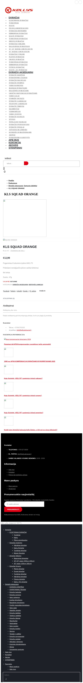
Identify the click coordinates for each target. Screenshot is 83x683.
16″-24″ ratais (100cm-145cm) (21, 49)
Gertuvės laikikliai (36, 284)
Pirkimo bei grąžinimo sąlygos (18, 475)
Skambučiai (14, 109)
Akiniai (12, 135)
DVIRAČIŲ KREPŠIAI (17, 75)
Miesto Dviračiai (16, 41)
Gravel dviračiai (16, 59)
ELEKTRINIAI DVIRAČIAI (18, 20)
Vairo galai (14, 96)
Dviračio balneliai (17, 80)
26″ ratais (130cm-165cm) (19, 52)
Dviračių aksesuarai (21, 72)
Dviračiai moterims (18, 31)
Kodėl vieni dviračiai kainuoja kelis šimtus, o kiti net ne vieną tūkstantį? (30, 430)
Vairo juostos (15, 114)
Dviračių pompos (16, 83)
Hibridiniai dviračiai (18, 33)
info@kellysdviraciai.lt (24, 330)
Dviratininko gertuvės (17, 649)
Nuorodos (8, 664)
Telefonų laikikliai (18, 104)
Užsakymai (12, 489)
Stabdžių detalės (16, 98)
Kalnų (12, 25)
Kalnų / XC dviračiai (20, 582)
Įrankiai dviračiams (18, 88)
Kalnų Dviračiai (16, 36)
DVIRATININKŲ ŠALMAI (18, 78)
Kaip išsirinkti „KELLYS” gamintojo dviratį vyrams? (23, 395)
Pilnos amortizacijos (18, 28)
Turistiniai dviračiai (18, 38)
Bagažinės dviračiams (19, 91)
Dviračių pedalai (16, 127)
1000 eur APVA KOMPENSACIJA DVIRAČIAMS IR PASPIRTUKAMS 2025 (29, 361)
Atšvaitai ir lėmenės (18, 130)
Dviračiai (14, 17)
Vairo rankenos (16, 85)
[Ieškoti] (26, 163)
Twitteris (13, 291)
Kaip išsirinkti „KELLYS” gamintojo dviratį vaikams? (23, 378)
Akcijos (13, 145)
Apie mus (14, 140)
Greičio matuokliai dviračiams (23, 93)
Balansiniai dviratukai (19, 46)
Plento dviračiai (16, 57)
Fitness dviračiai (16, 67)
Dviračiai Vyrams (17, 54)
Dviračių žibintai (16, 106)
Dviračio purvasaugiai (19, 124)
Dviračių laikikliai (17, 101)
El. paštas (33, 291)
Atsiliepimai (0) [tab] (8, 298)
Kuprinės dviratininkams (20, 132)
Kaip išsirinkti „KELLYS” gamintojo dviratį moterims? (23, 413)
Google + (26, 291)
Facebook (6, 291)
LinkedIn (19, 291)
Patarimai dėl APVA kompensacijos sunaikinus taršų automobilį (27, 344)
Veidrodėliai (15, 111)
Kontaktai (15, 142)
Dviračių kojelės (16, 117)
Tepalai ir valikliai (17, 122)
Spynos (12, 119)
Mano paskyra (13, 486)
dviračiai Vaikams (17, 44)
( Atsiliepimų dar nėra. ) (17, 250)
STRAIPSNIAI (15, 148)
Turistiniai (14, 23)
